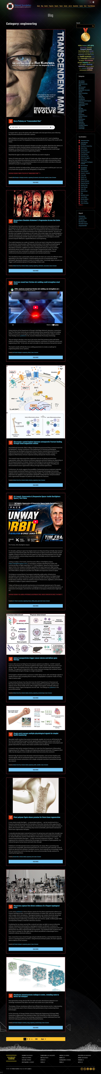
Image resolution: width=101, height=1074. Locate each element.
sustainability (84, 68)
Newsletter (75, 6)
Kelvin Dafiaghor (85, 158)
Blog (42, 6)
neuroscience (46, 266)
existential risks (81, 54)
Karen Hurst (84, 160)
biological (22, 178)
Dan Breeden (84, 150)
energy (28, 1023)
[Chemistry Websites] (85, 35)
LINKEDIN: (61, 1056)
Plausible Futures (83, 223)
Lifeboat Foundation (15, 1069)
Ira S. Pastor (15, 601)
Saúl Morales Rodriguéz (17, 353)
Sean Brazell (84, 187)
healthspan (88, 57)
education (26, 178)
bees (80, 107)
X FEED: (23, 1058)
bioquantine (89, 47)
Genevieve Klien (16, 857)
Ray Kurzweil (41, 178)
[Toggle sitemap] (91, 2)
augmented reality (83, 104)
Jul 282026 (11, 734)
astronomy (81, 102)
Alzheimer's (85, 45)
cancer (83, 53)
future (89, 54)
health (35, 765)
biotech (89, 49)
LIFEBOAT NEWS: (44, 1056)
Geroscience (82, 216)
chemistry (31, 480)
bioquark (83, 49)
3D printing (81, 81)
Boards (46, 6)
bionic (80, 113)
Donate (65, 6)
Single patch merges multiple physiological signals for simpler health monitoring (36, 734)
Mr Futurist (81, 220)
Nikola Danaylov (16, 178)
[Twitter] (85, 1069)
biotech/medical (25, 266)
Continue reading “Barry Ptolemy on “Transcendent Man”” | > (25, 173)
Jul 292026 (11, 497)
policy (36, 601)
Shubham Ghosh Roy (17, 266)
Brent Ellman (84, 191)
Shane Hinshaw (85, 181)
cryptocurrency (87, 53)
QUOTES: (79, 1062)
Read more (35, 182)
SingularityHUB (83, 225)
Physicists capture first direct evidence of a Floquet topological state (37, 906)
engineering (30, 178)
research (87, 66)
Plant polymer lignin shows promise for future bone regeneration (37, 817)
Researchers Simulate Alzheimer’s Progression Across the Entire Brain (37, 221)
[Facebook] (82, 1069)
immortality (84, 59)
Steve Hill (83, 189)
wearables (39, 765)
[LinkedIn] (88, 1069)
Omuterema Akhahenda (84, 168)
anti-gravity (82, 97)
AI (82, 45)
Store (85, 6)
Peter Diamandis (83, 84)
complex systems (83, 125)
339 (36, 1039)
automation (82, 105)
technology (90, 68)
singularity (46, 178)
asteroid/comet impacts (85, 101)
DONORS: (61, 1058)
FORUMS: (61, 1062)
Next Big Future (83, 221)
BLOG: (42, 1058)
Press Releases (91, 6)
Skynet (80, 91)
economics (21, 601)
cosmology (81, 128)
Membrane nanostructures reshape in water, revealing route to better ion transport (36, 995)
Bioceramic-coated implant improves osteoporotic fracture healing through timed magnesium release (38, 442)
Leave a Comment (52, 178)
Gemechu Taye (85, 156)
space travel (40, 601)
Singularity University (84, 90)
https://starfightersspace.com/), (18, 563)
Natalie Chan (84, 185)
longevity (85, 63)
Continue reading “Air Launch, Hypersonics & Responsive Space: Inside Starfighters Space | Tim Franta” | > (36, 595)
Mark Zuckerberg (83, 93)
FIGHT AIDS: (24, 1060)
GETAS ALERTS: (81, 1056)
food (32, 857)
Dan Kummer (84, 165)
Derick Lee (83, 177)
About (38, 6)
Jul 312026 (11, 121)
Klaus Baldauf (84, 171)
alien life (81, 96)
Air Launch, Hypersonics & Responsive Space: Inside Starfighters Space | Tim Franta (37, 497)
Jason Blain (84, 197)
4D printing (81, 82)
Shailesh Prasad (85, 152)
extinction (85, 54)
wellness (89, 70)
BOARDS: (79, 1058)
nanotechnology (41, 693)
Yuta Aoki (83, 175)
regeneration (81, 66)
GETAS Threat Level (11, 1058)
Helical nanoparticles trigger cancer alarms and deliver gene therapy (35, 659)
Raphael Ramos (85, 183)
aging (79, 45)
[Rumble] (93, 1069)
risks (89, 66)
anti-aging (91, 45)
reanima (84, 64)
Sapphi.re (29, 1069)
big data (81, 108)
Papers (61, 6)
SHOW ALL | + (81, 205)
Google (78, 56)
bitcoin (87, 51)
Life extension (89, 61)
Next (42, 1039)
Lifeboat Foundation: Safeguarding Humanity (18, 6)
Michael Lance (85, 195)
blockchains (82, 119)
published (23, 335)
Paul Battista (84, 154)
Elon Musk (81, 88)
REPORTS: (42, 1060)
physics (29, 944)
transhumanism (83, 70)
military (29, 353)
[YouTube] (91, 1069)
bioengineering (82, 110)
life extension (36, 178)
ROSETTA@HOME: (25, 1062)
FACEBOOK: (24, 1056)
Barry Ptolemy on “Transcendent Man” (27, 121)
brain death (80, 53)
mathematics (40, 266)
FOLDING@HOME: (62, 1060)
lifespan (80, 63)
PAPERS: (42, 1062)
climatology (82, 124)
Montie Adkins (84, 199)
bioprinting (81, 114)
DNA (80, 85)
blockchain (91, 51)
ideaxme (79, 58)
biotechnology (81, 51)
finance (29, 601)
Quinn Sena (84, 148)
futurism (92, 54)
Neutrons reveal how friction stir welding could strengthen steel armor (37, 283)
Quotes (81, 6)
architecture (82, 99)
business (81, 120)
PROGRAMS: (80, 1060)
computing (31, 266)
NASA (89, 62)
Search (93, 26)
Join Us (70, 6)
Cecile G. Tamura (85, 173)
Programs (51, 6)
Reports (56, 6)
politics (80, 64)
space (80, 68)
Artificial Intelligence (83, 47)
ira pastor (81, 60)
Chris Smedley (84, 203)
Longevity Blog (82, 218)
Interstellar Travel (91, 58)
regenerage (89, 64)
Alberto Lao (84, 179)
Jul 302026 (11, 221)
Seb (82, 193)
